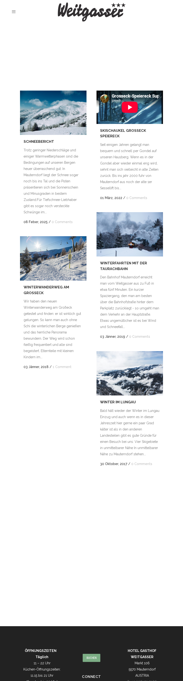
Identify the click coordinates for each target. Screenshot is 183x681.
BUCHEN (91, 658)
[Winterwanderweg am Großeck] (53, 258)
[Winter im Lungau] (130, 373)
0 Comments (62, 222)
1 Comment (62, 367)
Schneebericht (39, 141)
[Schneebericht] (53, 113)
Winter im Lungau (118, 402)
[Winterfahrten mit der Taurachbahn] (130, 234)
